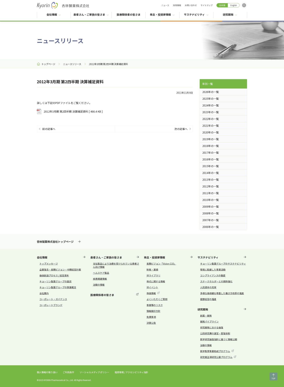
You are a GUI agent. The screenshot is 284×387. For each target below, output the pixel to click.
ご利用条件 (68, 372)
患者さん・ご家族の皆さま (89, 14)
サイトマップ (207, 5)
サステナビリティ (194, 14)
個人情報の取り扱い (47, 372)
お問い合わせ (191, 5)
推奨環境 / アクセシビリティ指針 (131, 372)
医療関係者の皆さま (131, 14)
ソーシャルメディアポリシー (94, 372)
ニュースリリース (72, 64)
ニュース (165, 5)
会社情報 (52, 14)
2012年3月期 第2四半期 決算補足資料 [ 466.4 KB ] (73, 111)
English (233, 5)
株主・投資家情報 (160, 14)
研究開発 (228, 14)
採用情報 (177, 5)
